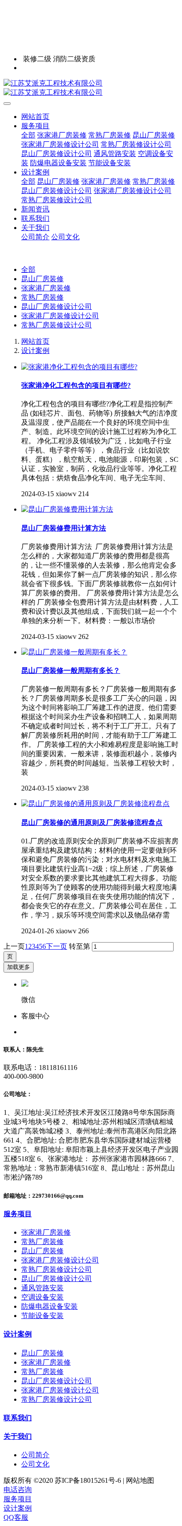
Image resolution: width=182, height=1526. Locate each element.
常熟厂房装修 (42, 297)
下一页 (56, 946)
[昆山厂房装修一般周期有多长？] (74, 652)
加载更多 (18, 967)
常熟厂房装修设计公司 (56, 325)
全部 (28, 135)
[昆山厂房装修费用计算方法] (67, 509)
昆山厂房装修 (42, 278)
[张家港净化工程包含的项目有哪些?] (79, 367)
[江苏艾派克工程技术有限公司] (91, 88)
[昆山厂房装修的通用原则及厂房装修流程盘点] (95, 803)
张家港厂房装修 (46, 288)
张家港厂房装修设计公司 (60, 315)
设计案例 (35, 350)
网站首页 (35, 116)
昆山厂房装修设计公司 (56, 306)
